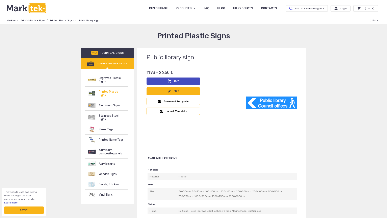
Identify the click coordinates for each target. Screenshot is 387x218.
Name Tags (106, 129)
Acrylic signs (107, 164)
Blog (221, 8)
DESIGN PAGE (158, 8)
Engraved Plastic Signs (110, 79)
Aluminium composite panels (110, 151)
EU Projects (243, 8)
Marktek (11, 20)
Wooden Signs (108, 174)
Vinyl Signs (106, 194)
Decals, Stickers (109, 184)
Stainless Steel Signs (109, 117)
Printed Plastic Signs (62, 20)
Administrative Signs (33, 20)
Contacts (269, 8)
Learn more (11, 202)
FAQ (206, 8)
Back (375, 20)
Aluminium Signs (109, 105)
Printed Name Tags (111, 139)
